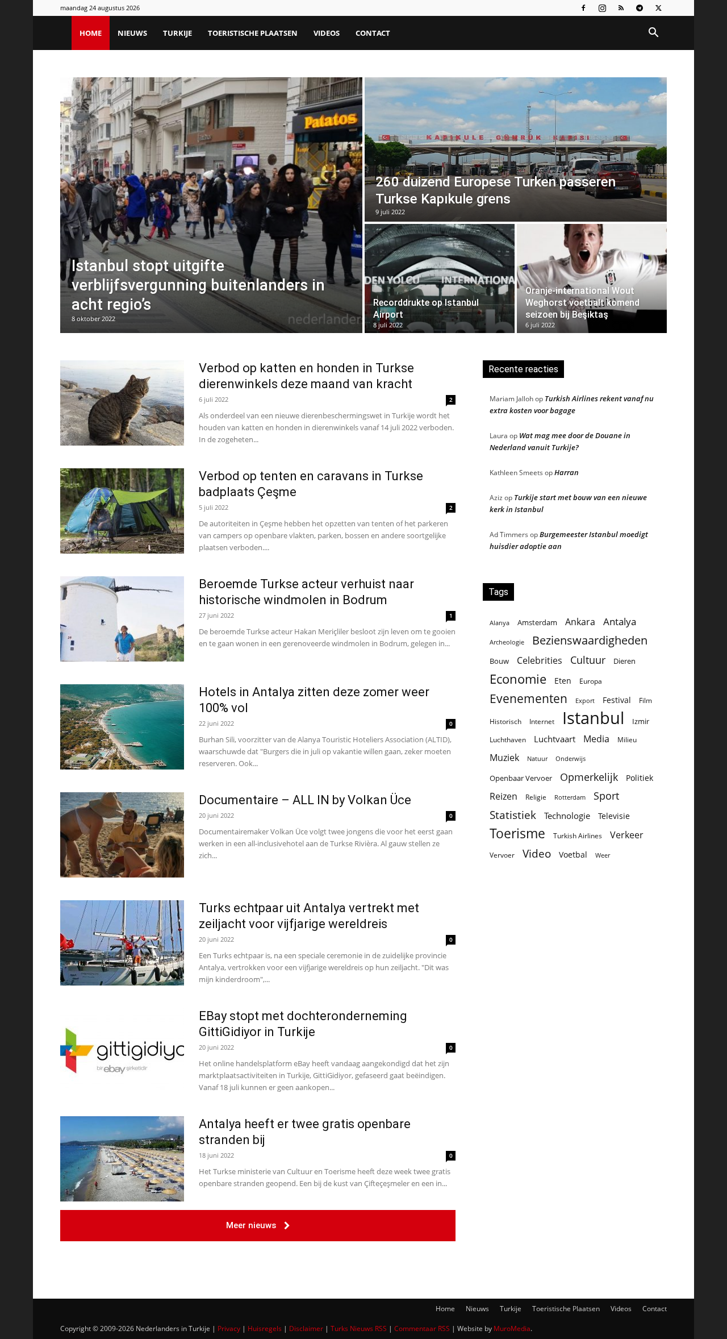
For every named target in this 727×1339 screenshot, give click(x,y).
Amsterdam (537, 622)
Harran (566, 472)
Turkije (177, 33)
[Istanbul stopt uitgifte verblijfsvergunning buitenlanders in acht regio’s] (211, 205)
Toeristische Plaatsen (253, 33)
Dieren (624, 661)
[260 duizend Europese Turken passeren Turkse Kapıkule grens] (516, 149)
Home (91, 33)
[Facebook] (583, 8)
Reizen (503, 796)
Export (585, 700)
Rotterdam (570, 797)
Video (537, 853)
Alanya (499, 622)
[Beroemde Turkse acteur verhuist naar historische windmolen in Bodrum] (122, 619)
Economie (518, 679)
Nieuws (132, 33)
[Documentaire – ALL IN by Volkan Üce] (122, 835)
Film (645, 700)
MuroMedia (512, 1328)
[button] (653, 33)
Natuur (537, 759)
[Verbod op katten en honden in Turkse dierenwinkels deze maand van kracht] (122, 403)
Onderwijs (570, 758)
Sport (606, 796)
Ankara (580, 622)
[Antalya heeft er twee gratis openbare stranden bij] (122, 1158)
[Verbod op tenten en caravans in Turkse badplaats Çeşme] (122, 511)
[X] (658, 8)
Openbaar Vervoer (521, 778)
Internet (541, 721)
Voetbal (573, 854)
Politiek (639, 777)
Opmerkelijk (589, 777)
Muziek (504, 757)
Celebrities (539, 661)
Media (596, 739)
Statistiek (513, 815)
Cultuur (587, 660)
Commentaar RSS (422, 1328)
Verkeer (627, 835)
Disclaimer (306, 1328)
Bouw (499, 661)
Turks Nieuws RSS (359, 1328)
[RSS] (620, 8)
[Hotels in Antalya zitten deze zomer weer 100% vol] (122, 727)
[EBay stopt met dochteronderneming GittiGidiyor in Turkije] (122, 1050)
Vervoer (502, 855)
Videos (327, 33)
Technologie (567, 815)
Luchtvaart (554, 739)
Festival (617, 700)
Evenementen (528, 699)
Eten (562, 680)
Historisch (505, 721)
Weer (602, 855)
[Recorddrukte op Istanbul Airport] (440, 278)
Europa (590, 681)
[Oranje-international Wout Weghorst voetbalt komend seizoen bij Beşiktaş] (592, 278)
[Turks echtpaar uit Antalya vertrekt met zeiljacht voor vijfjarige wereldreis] (122, 942)
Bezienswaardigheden (589, 640)
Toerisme (517, 833)
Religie (535, 797)
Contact (373, 33)
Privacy (229, 1328)
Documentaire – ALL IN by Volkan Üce (305, 800)
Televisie (614, 815)
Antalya (619, 621)
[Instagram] (602, 8)
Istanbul (593, 718)
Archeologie (507, 642)
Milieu (627, 740)
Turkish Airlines (577, 836)
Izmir (640, 721)
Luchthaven (508, 740)
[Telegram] (639, 8)
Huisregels (265, 1328)
